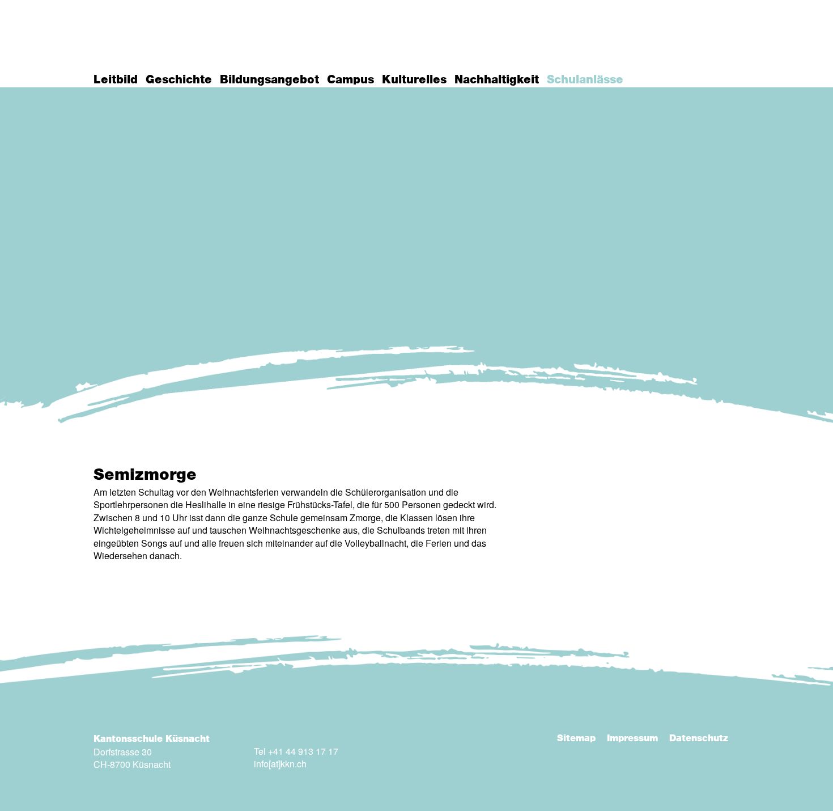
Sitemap (576, 738)
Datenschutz (698, 738)
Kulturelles (414, 80)
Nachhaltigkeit (496, 80)
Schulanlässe (585, 80)
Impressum (632, 738)
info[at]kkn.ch (280, 763)
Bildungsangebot (269, 80)
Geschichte (179, 80)
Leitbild (116, 80)
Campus (350, 80)
